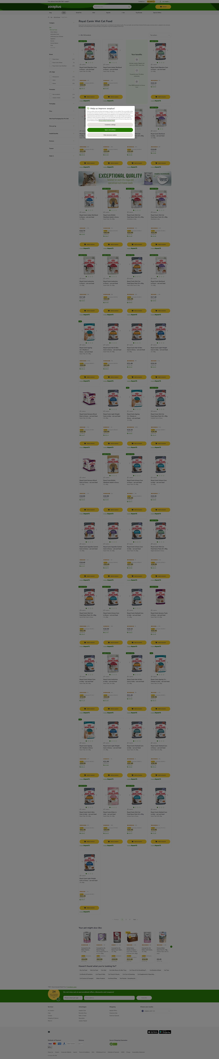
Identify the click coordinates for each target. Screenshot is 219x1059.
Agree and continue (110, 130)
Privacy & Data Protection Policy (107, 120)
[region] (110, 122)
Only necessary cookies (110, 135)
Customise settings (110, 125)
